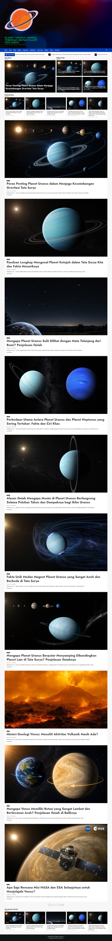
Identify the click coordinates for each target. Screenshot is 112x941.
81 (60, 905)
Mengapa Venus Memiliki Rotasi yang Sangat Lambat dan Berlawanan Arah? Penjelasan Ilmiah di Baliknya (48, 811)
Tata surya (40, 50)
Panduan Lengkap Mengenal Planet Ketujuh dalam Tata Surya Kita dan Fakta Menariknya (85, 54)
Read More (9, 195)
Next (62, 905)
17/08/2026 (14, 816)
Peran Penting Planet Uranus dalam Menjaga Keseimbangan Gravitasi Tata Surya (41, 54)
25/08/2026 (64, 74)
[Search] (106, 50)
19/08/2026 (14, 662)
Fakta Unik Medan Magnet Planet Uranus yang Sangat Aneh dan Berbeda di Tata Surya (53, 579)
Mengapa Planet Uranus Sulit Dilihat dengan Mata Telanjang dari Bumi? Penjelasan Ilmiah (68, 88)
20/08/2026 (14, 584)
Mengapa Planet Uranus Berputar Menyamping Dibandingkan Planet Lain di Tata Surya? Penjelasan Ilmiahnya (51, 657)
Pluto (14, 50)
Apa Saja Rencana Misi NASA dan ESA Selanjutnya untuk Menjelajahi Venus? (48, 889)
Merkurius (33, 50)
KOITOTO (61, 938)
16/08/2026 (14, 894)
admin (8, 90)
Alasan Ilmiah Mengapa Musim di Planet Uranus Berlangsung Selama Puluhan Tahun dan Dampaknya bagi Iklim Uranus (97, 113)
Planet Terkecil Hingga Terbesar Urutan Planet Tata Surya (21, 40)
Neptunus (25, 50)
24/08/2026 (90, 74)
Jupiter (19, 50)
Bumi (6, 50)
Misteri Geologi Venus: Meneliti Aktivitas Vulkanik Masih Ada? (52, 734)
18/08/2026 (14, 737)
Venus (51, 50)
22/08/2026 (12, 90)
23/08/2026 (64, 90)
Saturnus (57, 50)
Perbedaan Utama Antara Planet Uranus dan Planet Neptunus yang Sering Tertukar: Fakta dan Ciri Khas (30, 85)
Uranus (46, 50)
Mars (10, 50)
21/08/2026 (95, 116)
